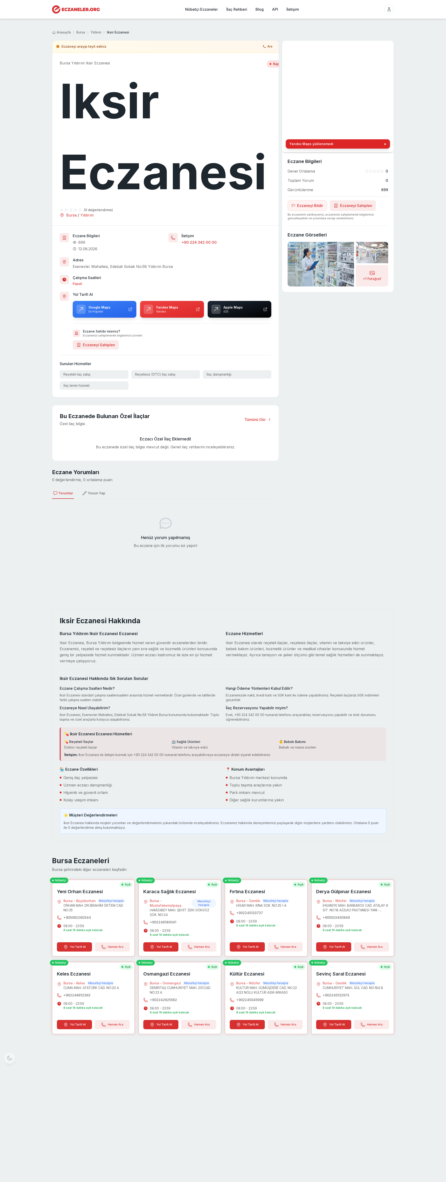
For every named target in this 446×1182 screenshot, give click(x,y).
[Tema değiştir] (9, 1058)
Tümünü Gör (255, 419)
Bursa (80, 32)
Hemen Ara (115, 947)
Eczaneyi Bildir (310, 205)
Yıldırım (96, 32)
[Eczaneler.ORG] (76, 9)
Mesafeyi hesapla (111, 900)
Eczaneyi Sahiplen (99, 345)
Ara (269, 46)
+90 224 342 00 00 (199, 242)
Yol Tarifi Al (78, 947)
